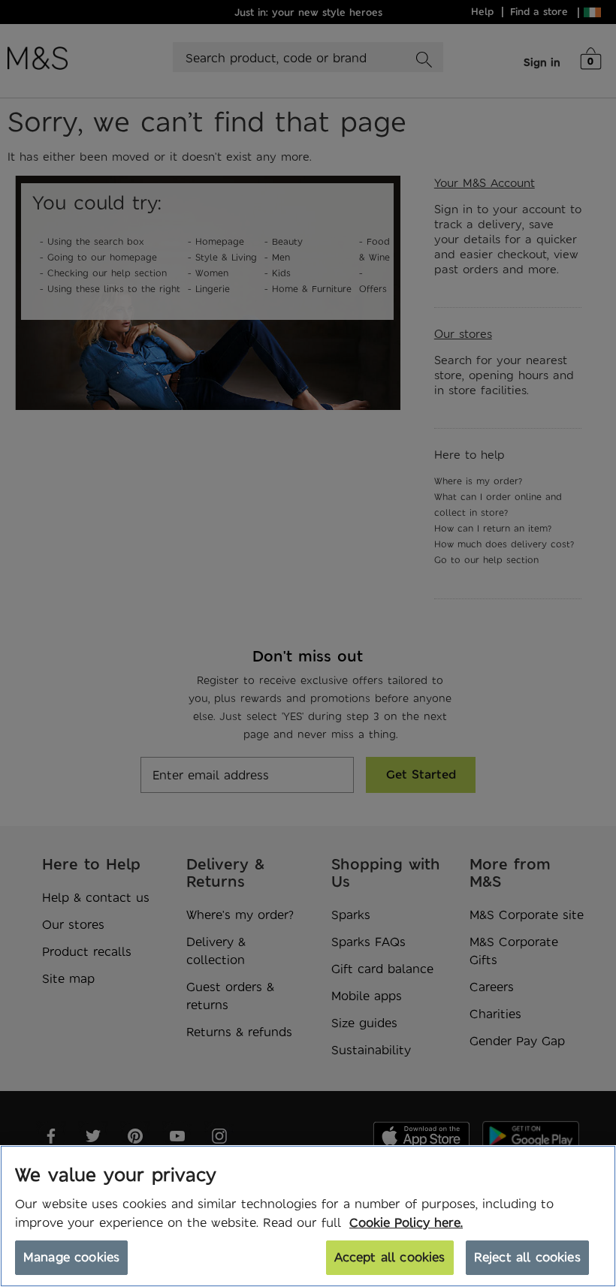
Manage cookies (71, 1257)
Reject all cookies (527, 1257)
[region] (308, 1216)
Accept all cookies (389, 1257)
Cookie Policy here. (406, 1222)
